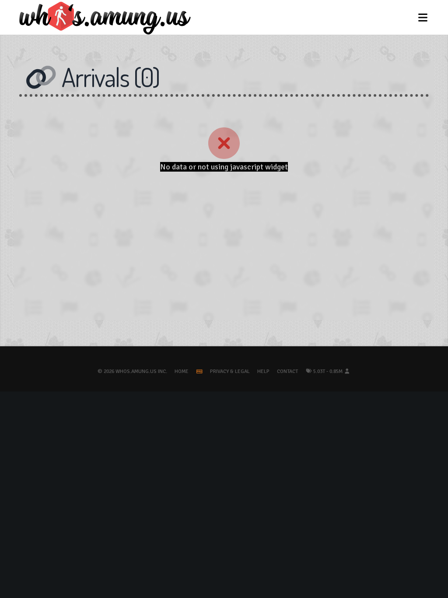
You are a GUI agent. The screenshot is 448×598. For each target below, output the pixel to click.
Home (182, 371)
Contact (287, 371)
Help (263, 371)
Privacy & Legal (230, 371)
